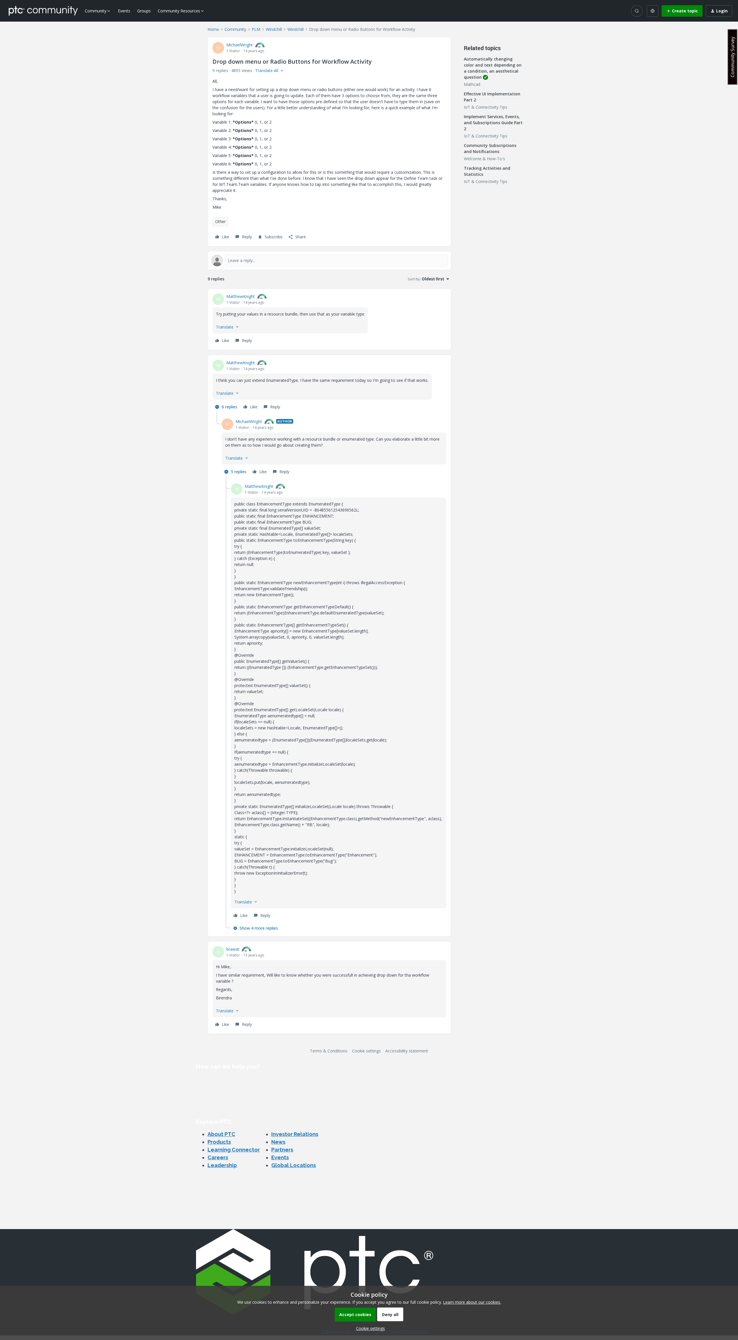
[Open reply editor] (329, 260)
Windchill (274, 29)
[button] (682, 11)
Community (235, 29)
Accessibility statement (406, 1051)
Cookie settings (366, 1051)
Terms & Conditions (328, 1051)
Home (213, 29)
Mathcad (472, 84)
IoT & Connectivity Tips (485, 107)
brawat (232, 949)
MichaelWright (239, 45)
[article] (329, 319)
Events (124, 11)
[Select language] (652, 11)
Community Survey (732, 57)
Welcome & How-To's (484, 158)
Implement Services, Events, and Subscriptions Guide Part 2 (493, 122)
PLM (256, 29)
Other (220, 221)
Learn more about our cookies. (472, 1302)
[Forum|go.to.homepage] (43, 10)
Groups (144, 11)
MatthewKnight (240, 296)
